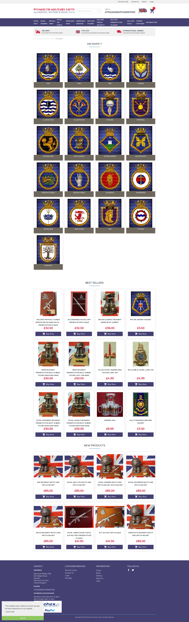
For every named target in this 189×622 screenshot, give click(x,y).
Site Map (68, 578)
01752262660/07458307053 (120, 12)
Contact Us (135, 2)
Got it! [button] (22, 618)
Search (144, 2)
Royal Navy (36, 22)
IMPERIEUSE (48, 156)
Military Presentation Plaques (116, 22)
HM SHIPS (51, 38)
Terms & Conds (123, 2)
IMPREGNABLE (110, 156)
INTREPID (110, 193)
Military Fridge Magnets (101, 22)
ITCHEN (140, 229)
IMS (48, 83)
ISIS (109, 229)
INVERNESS (141, 193)
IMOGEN (109, 120)
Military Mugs (130, 22)
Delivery (99, 576)
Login (152, 2)
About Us (99, 578)
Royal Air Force (59, 22)
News (98, 573)
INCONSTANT (140, 156)
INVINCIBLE (48, 229)
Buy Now (50, 334)
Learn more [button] (10, 611)
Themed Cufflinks (140, 22)
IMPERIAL (141, 120)
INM (79, 83)
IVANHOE (48, 265)
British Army (52, 22)
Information (151, 22)
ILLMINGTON (48, 120)
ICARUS (141, 83)
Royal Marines (44, 22)
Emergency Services (80, 22)
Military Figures (90, 22)
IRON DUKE (79, 229)
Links (98, 581)
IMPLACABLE (79, 156)
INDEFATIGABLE (48, 193)
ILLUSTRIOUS (79, 120)
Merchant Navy (70, 22)
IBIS (110, 83)
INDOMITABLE (79, 193)
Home (36, 38)
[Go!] (99, 11)
